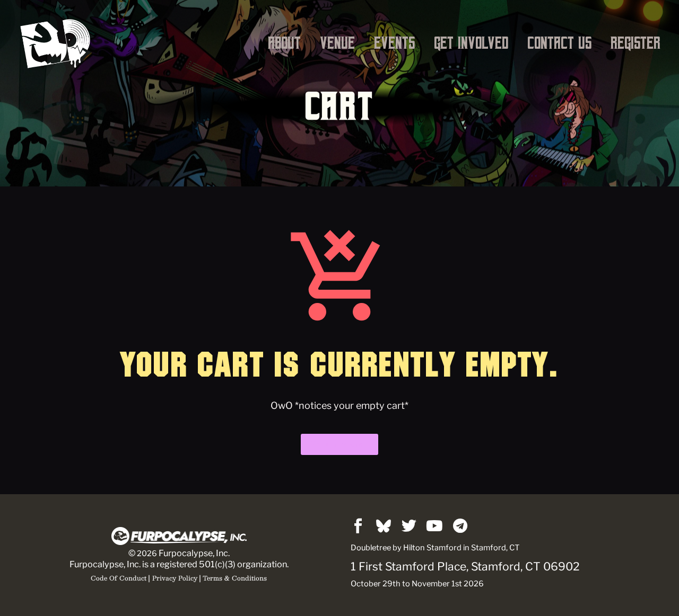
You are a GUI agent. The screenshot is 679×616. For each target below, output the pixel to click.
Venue (337, 42)
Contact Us (559, 42)
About (284, 42)
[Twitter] (409, 526)
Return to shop (339, 444)
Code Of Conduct (118, 578)
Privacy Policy (174, 578)
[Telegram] (459, 526)
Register (635, 42)
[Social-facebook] (358, 526)
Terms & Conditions (235, 578)
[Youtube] (434, 526)
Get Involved (471, 42)
